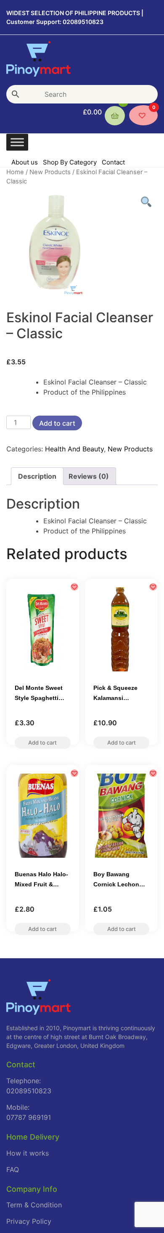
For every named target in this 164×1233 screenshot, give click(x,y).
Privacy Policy (28, 1221)
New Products (50, 172)
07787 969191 (28, 1117)
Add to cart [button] (42, 745)
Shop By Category (70, 162)
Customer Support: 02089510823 (54, 21)
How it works (27, 1153)
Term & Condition (34, 1205)
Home (15, 172)
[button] (74, 587)
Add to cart (57, 423)
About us (24, 162)
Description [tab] (37, 476)
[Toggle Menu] (17, 142)
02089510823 (28, 1091)
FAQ (12, 1169)
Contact (113, 162)
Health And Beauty (74, 449)
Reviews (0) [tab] (89, 476)
